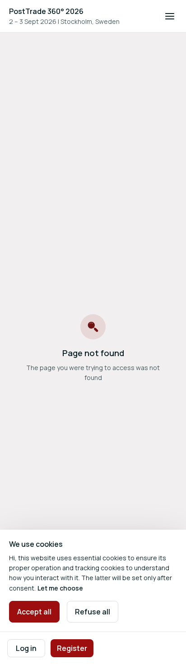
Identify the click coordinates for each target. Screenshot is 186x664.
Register (72, 648)
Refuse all (92, 612)
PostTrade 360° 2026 (46, 11)
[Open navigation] (170, 16)
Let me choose (60, 588)
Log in (26, 648)
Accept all (34, 612)
